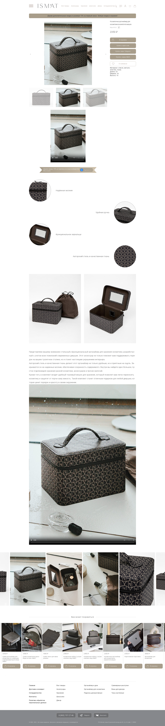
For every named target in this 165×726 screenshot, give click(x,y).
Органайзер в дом (91, 685)
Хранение (84, 6)
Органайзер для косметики (94, 689)
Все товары (65, 6)
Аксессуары (75, 6)
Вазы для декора (118, 689)
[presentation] (6, 605)
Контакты (33, 697)
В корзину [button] (11, 666)
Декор (100, 6)
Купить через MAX (123, 57)
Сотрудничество (109, 6)
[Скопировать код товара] (119, 27)
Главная (32, 685)
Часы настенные (118, 693)
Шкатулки (92, 6)
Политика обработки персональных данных (37, 701)
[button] (106, 54)
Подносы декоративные (93, 693)
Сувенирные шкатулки (120, 685)
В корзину (123, 40)
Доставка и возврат (36, 689)
